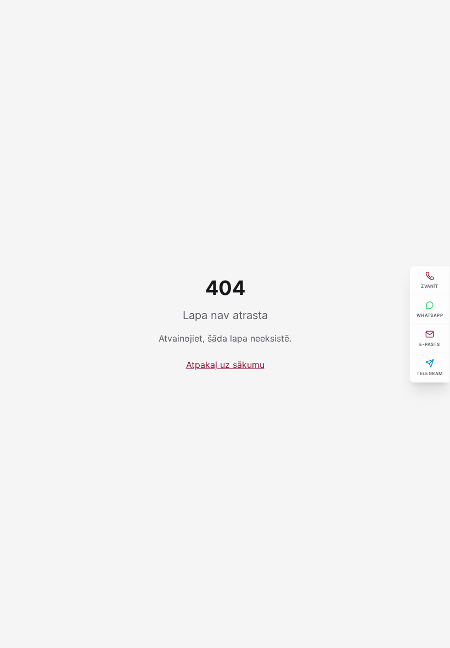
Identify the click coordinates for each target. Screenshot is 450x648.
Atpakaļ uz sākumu (225, 364)
